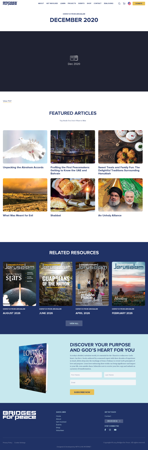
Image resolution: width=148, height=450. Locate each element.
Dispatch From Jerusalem (14, 309)
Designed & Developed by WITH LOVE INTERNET (74, 447)
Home (58, 416)
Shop (89, 3)
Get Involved (52, 3)
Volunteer (60, 430)
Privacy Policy (7, 443)
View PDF (7, 101)
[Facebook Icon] (105, 430)
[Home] (10, 3)
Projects (72, 3)
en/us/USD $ (112, 421)
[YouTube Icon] (115, 430)
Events (81, 3)
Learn (62, 3)
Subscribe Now (82, 392)
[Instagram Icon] (110, 430)
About (41, 3)
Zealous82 (108, 3)
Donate (139, 4)
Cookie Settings (19, 443)
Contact (97, 3)
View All (74, 323)
